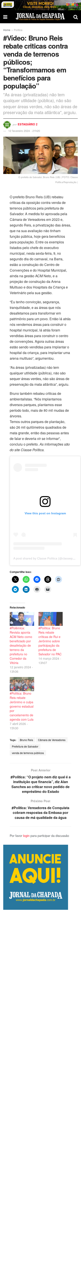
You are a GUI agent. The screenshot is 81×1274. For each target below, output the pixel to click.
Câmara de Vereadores (51, 740)
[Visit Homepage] (40, 16)
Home (6, 30)
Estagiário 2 (27, 124)
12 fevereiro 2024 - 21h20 (24, 131)
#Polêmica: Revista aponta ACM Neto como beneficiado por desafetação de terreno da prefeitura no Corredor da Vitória (21, 645)
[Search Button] (75, 16)
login (26, 835)
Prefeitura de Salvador (25, 746)
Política (18, 30)
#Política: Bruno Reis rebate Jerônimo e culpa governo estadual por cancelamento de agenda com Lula (21, 706)
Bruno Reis (26, 740)
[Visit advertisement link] (40, 5)
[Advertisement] (40, 1091)
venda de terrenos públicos (28, 753)
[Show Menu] (5, 16)
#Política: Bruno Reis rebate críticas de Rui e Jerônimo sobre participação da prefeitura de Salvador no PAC (50, 641)
